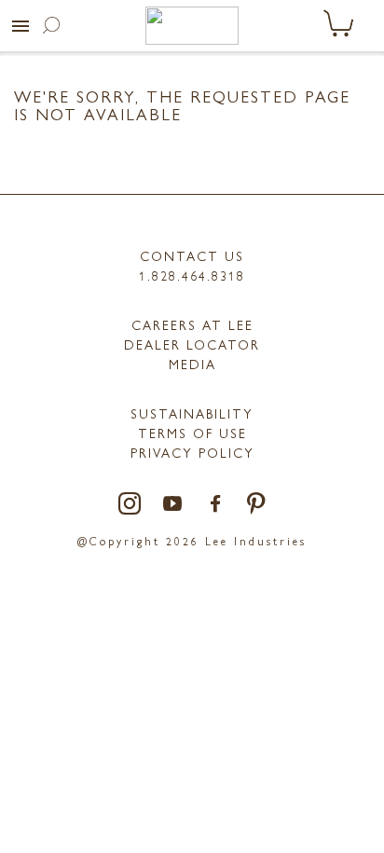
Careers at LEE (192, 324)
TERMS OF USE (192, 432)
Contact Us (192, 255)
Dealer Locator (192, 344)
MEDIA (192, 363)
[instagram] (130, 504)
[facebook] (216, 504)
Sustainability (192, 413)
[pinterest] (257, 504)
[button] (20, 26)
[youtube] (173, 504)
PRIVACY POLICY (192, 452)
